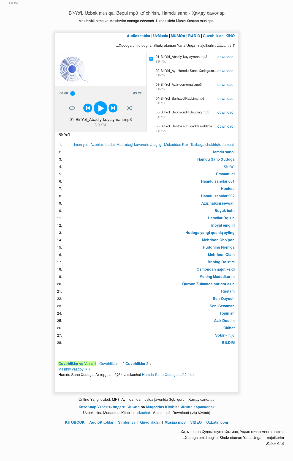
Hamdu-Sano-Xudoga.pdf (163, 374)
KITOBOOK (75, 422)
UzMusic (160, 35)
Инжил (134, 406)
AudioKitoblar (101, 422)
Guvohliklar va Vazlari (77, 363)
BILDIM (228, 342)
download (225, 56)
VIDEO (196, 422)
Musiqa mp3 (175, 422)
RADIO (194, 35)
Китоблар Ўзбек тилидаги (102, 406)
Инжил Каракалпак (197, 406)
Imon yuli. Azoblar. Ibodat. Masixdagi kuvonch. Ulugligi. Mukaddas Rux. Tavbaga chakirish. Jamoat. (154, 144)
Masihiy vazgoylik (72, 369)
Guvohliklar (213, 35)
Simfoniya (127, 422)
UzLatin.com (217, 422)
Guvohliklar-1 (110, 363)
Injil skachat (140, 412)
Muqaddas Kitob (160, 406)
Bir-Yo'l (229, 166)
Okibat (229, 327)
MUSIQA (178, 35)
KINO (230, 35)
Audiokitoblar (138, 35)
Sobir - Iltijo (225, 335)
